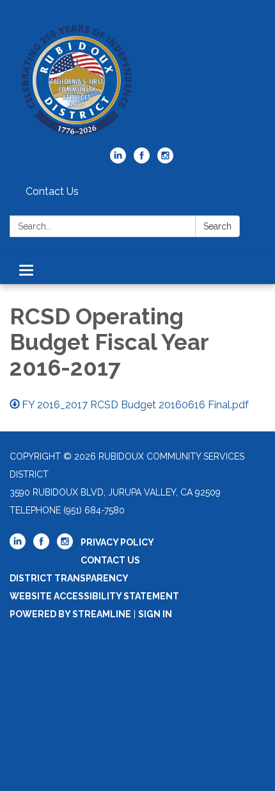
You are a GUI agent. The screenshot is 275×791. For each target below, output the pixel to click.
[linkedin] (118, 160)
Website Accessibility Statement (94, 596)
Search (217, 226)
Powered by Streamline (70, 614)
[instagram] (165, 160)
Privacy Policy (117, 542)
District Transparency (69, 578)
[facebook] (142, 160)
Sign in (155, 614)
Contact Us (52, 191)
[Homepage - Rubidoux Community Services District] (137, 80)
